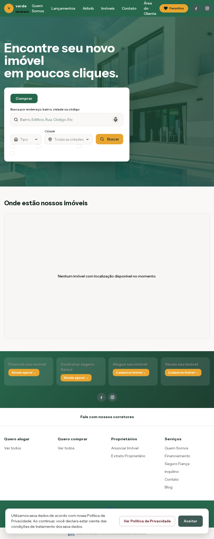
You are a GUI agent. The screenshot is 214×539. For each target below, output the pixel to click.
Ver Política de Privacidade (147, 521)
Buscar (113, 139)
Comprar (24, 98)
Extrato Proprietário (128, 456)
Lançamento (25, 153)
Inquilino (172, 471)
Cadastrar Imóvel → (131, 372)
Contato (129, 8)
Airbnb (88, 8)
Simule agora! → (23, 372)
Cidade (50, 131)
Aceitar (190, 521)
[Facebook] (196, 8)
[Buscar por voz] (115, 119)
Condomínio (25, 146)
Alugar (50, 98)
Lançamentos (63, 8)
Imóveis (108, 8)
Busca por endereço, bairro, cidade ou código (45, 109)
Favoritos (176, 8)
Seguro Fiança (177, 463)
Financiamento (177, 456)
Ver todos (12, 448)
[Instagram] (207, 8)
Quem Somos (38, 8)
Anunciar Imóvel (125, 448)
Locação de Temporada (59, 146)
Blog (169, 487)
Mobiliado (90, 146)
